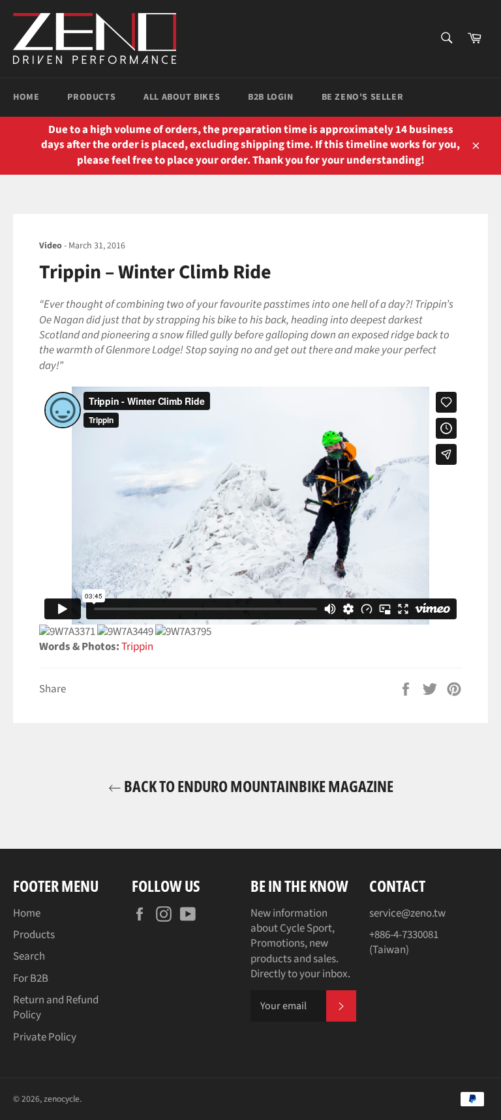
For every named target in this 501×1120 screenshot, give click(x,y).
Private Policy (44, 1037)
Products (91, 97)
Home (26, 97)
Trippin (137, 647)
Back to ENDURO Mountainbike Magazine (257, 786)
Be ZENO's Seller (363, 97)
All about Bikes (182, 97)
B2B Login (270, 97)
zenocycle (62, 1099)
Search (29, 956)
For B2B (30, 978)
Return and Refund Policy (56, 1007)
